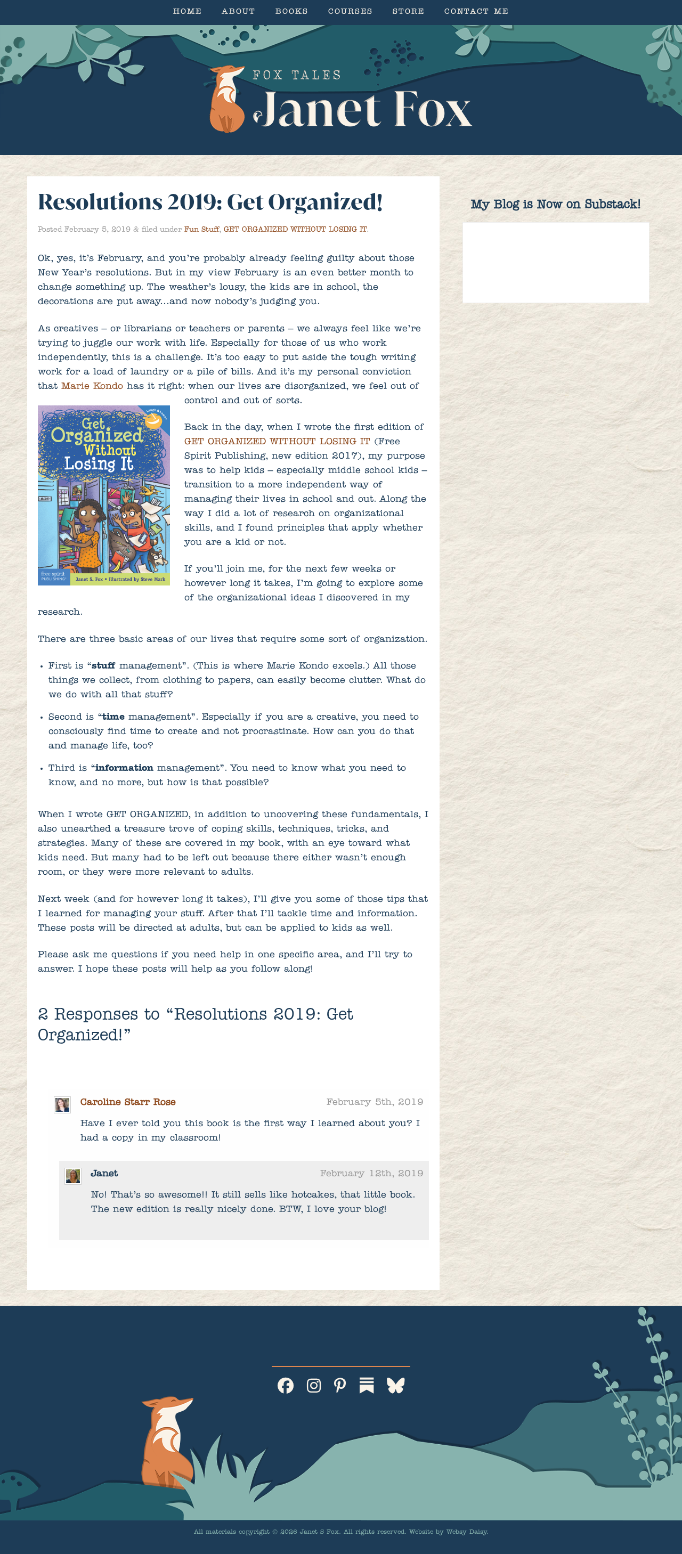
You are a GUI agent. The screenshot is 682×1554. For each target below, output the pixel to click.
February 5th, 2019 (375, 1103)
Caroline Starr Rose (128, 1103)
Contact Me (476, 13)
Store (409, 13)
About (239, 13)
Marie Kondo (92, 387)
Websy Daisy (466, 1532)
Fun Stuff (201, 230)
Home (187, 13)
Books (291, 13)
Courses (350, 13)
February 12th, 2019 (372, 1174)
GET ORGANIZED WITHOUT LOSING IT (295, 230)
